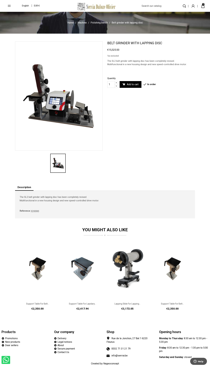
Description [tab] (24, 187)
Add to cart (133, 84)
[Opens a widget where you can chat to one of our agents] (198, 361)
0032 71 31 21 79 (121, 348)
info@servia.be (119, 355)
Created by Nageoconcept (105, 363)
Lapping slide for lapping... (128, 304)
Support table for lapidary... (82, 304)
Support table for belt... (37, 304)
